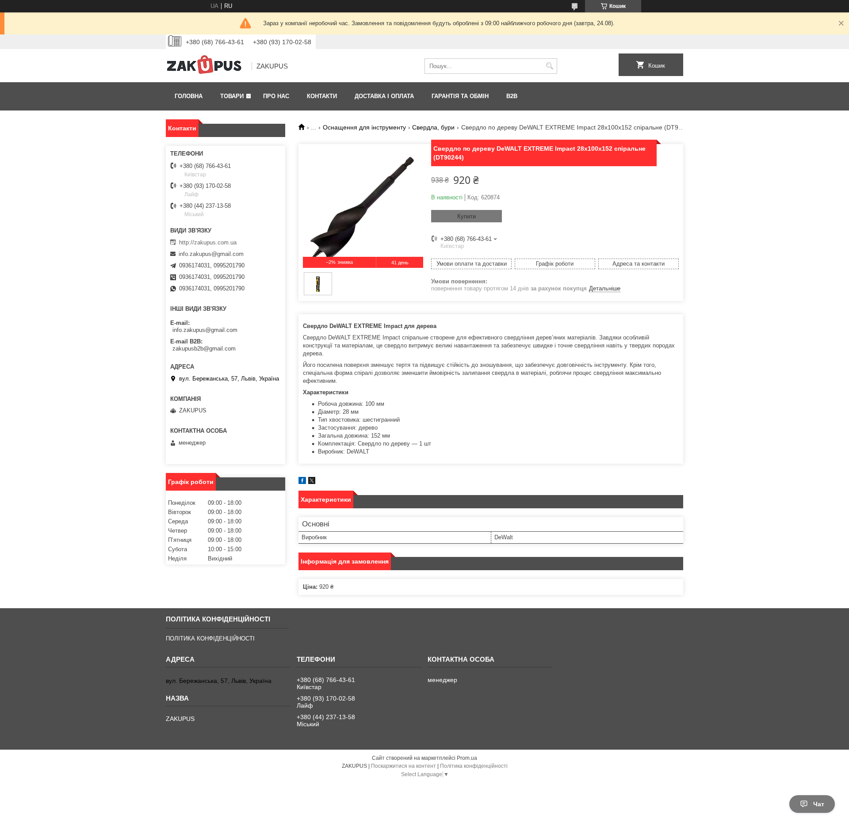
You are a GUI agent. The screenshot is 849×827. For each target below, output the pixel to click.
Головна (189, 96)
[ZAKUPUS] (205, 66)
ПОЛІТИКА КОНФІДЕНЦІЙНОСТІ (210, 638)
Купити (466, 216)
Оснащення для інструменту (364, 127)
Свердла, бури (433, 127)
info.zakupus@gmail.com (211, 254)
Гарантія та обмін (460, 96)
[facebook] (302, 482)
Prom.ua (467, 758)
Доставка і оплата (384, 96)
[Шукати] (549, 66)
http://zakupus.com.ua (208, 242)
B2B (511, 96)
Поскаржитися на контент (403, 766)
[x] (311, 482)
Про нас (276, 96)
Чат (818, 804)
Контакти (322, 96)
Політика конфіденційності (474, 766)
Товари (232, 96)
